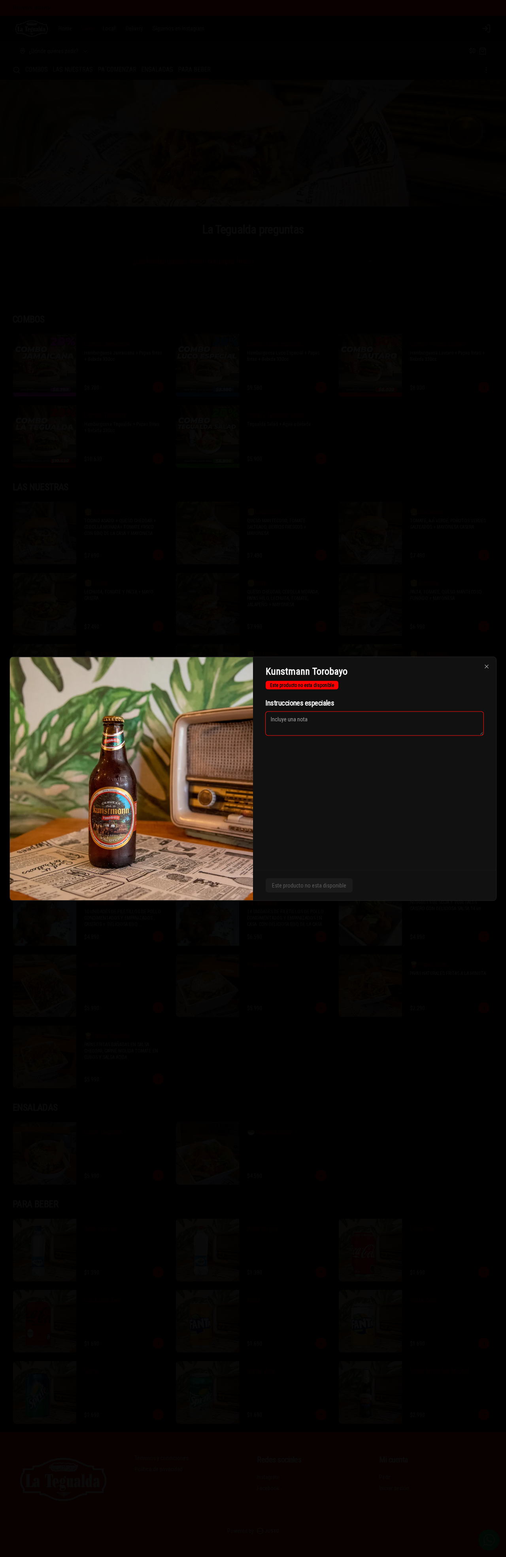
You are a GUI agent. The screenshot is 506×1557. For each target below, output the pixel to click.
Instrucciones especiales (300, 702)
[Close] (486, 666)
